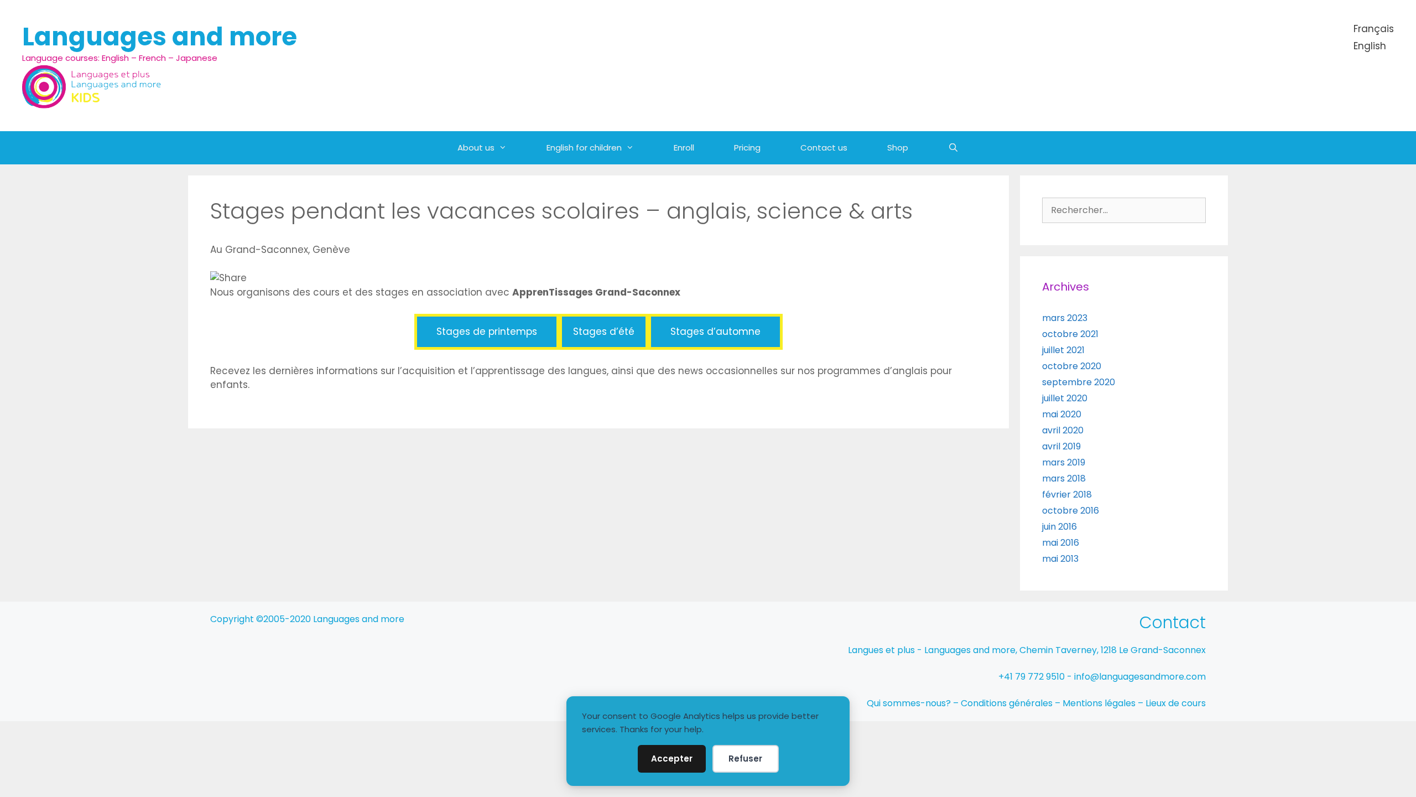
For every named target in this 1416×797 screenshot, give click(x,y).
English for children (584, 147)
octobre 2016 (1070, 510)
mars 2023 (1064, 318)
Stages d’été (603, 331)
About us (475, 147)
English (1369, 46)
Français (1373, 28)
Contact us (823, 147)
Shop (897, 147)
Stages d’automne (715, 331)
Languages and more (159, 36)
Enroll (684, 147)
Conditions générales (1007, 703)
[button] (510, 147)
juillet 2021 (1063, 350)
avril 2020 (1063, 430)
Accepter (672, 758)
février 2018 (1067, 494)
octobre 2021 (1070, 334)
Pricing (747, 147)
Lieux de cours (1176, 703)
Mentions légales (1099, 703)
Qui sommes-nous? (909, 703)
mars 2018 (1064, 478)
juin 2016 (1059, 526)
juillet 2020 (1064, 398)
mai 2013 (1060, 558)
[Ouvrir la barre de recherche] (953, 147)
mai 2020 (1061, 414)
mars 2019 (1063, 462)
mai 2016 (1060, 542)
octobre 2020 (1071, 366)
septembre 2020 (1078, 382)
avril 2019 (1061, 446)
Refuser (745, 758)
